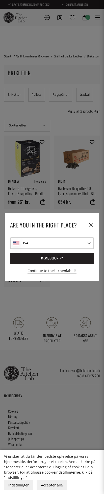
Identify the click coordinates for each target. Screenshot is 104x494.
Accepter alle (52, 485)
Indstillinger (18, 485)
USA (24, 243)
